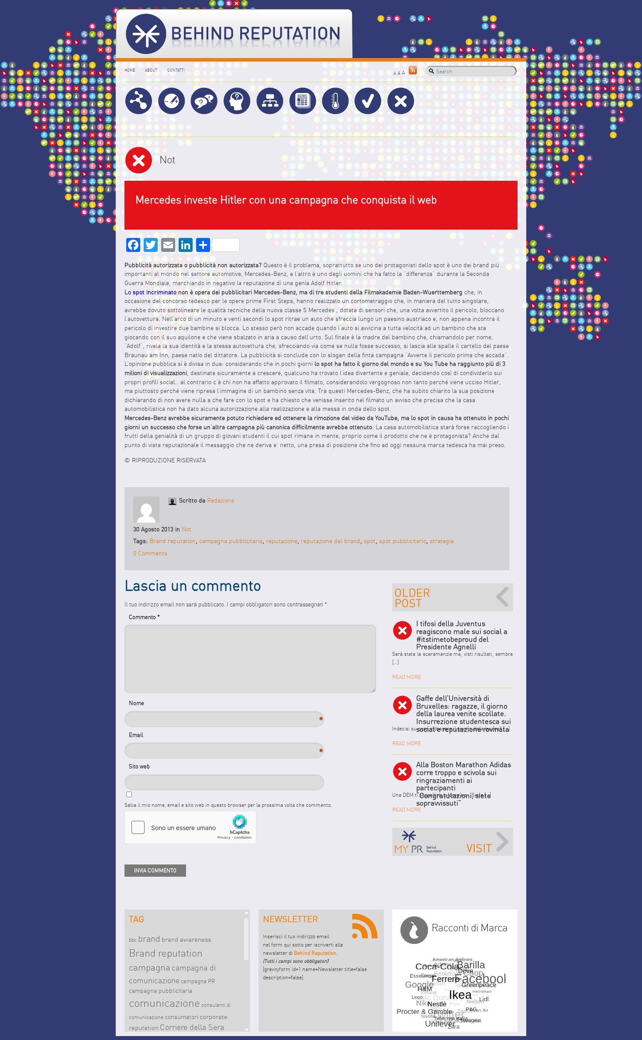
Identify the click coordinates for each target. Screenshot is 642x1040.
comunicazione (164, 1002)
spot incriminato (154, 292)
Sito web (139, 766)
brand (149, 938)
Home (129, 70)
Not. (187, 529)
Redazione (220, 500)
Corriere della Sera (192, 1027)
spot (370, 541)
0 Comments (150, 553)
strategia (442, 541)
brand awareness (186, 939)
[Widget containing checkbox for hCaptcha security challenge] (190, 827)
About (151, 70)
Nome (144, 705)
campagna (149, 967)
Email (144, 737)
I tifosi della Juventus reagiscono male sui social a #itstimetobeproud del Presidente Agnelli (461, 635)
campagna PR (198, 981)
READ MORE (406, 677)
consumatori (181, 1017)
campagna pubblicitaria (230, 541)
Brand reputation (172, 541)
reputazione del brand (330, 541)
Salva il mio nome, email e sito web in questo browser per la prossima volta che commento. (228, 805)
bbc (133, 940)
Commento (144, 616)
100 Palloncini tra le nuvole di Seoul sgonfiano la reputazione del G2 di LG (452, 597)
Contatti (175, 70)
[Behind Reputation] (234, 33)
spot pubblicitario (402, 541)
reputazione (281, 541)
